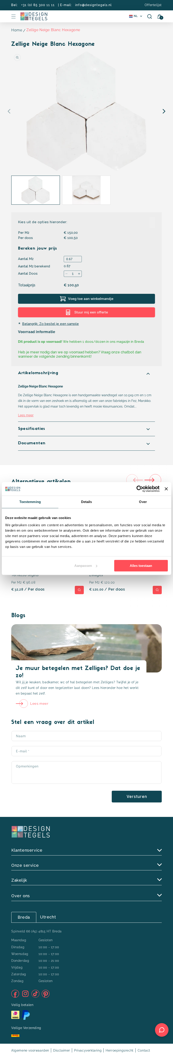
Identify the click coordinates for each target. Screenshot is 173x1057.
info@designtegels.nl (93, 5)
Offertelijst (153, 5)
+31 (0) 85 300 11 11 (38, 5)
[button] (13, 16)
